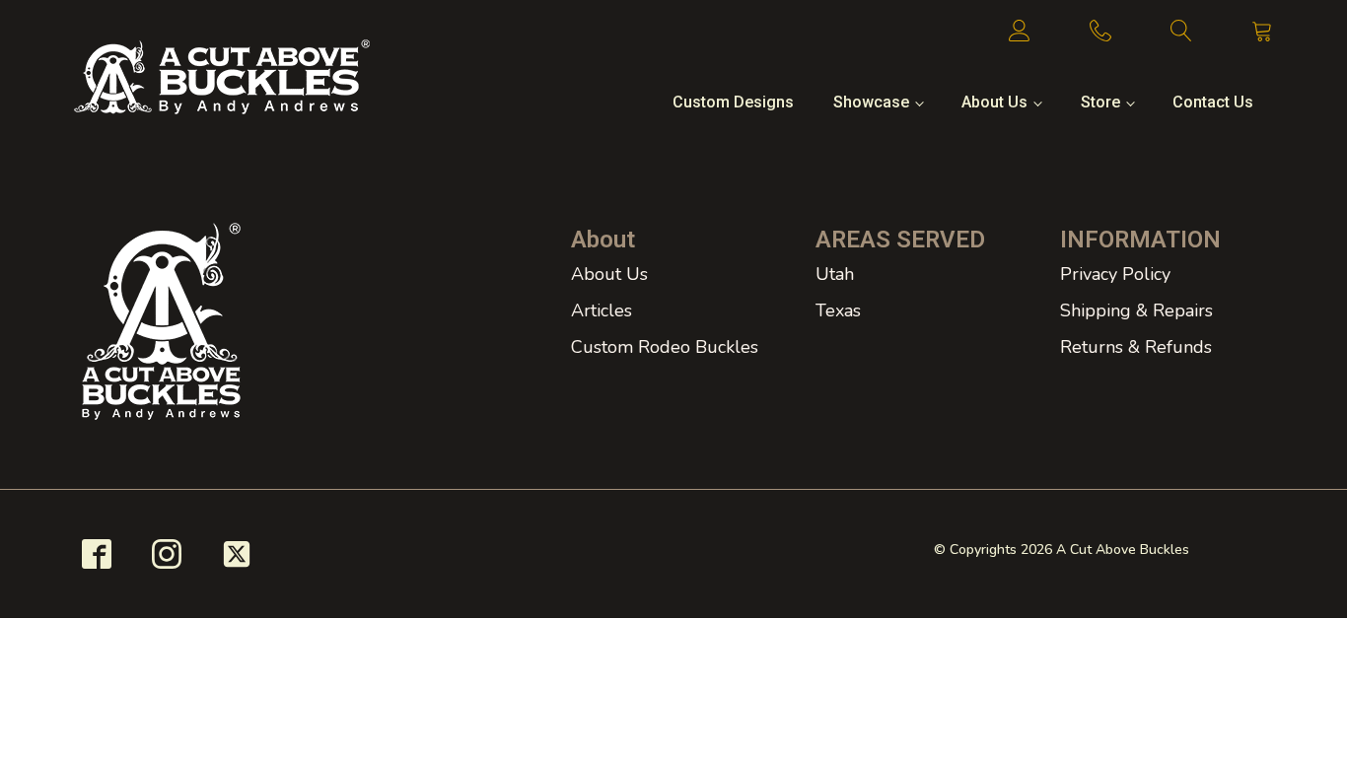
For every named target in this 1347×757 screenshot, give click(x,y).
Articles (601, 310)
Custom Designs (733, 102)
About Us (994, 102)
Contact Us (1212, 102)
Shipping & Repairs (1136, 310)
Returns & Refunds (1136, 347)
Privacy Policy (1115, 274)
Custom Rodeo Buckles (664, 347)
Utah (834, 274)
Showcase (871, 102)
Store (1100, 102)
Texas (838, 310)
